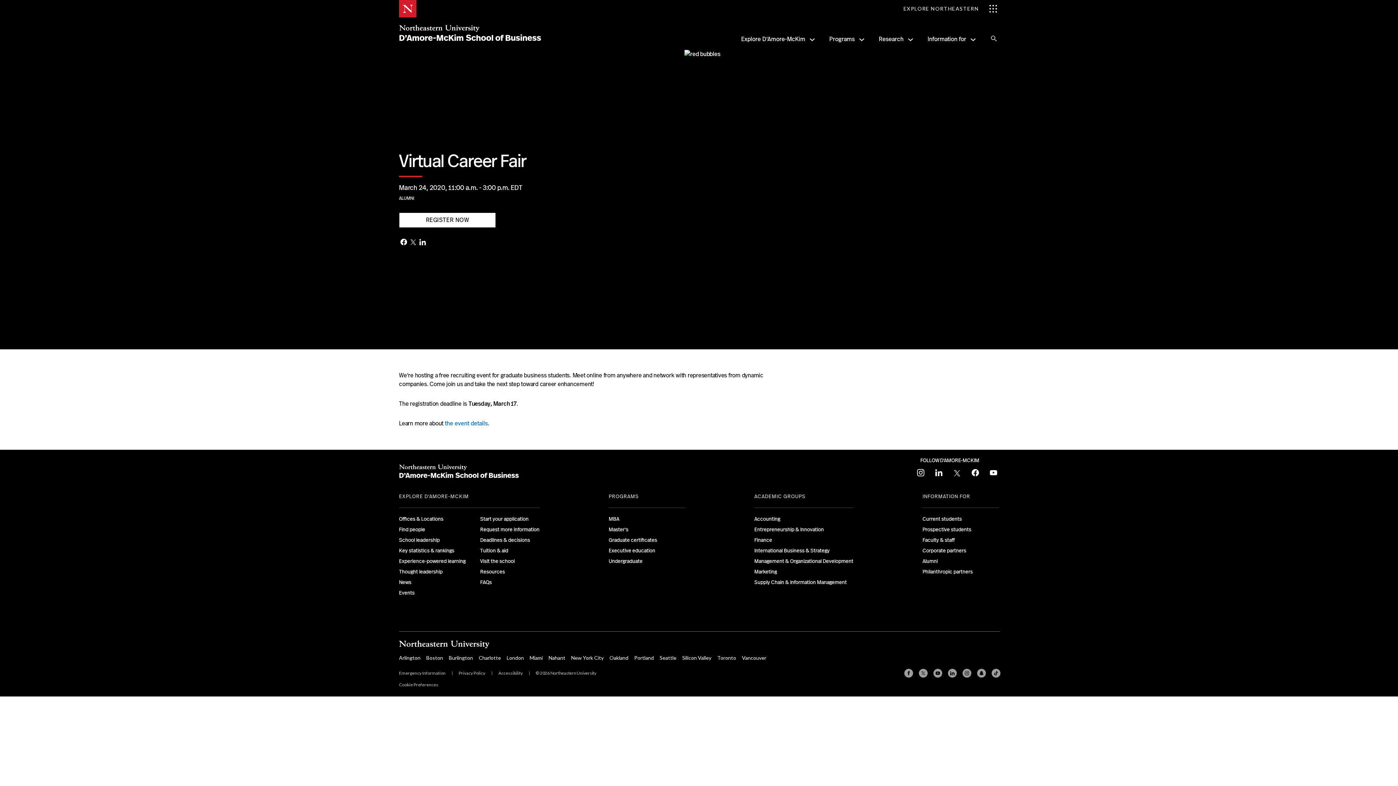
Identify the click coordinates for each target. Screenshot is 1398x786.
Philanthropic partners (948, 571)
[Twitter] (413, 243)
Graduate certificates (633, 540)
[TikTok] (996, 673)
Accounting (767, 519)
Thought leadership (421, 571)
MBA (614, 519)
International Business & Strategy (792, 550)
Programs (842, 39)
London (515, 658)
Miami (536, 658)
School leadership (419, 540)
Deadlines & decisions (505, 540)
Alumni (406, 198)
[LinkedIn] (422, 243)
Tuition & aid (494, 550)
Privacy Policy (472, 673)
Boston (434, 658)
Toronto (726, 658)
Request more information (510, 529)
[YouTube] (937, 673)
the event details (466, 423)
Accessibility (510, 673)
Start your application (504, 519)
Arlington (409, 658)
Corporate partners (944, 550)
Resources (492, 571)
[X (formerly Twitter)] (923, 673)
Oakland (618, 658)
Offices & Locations (421, 519)
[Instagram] (967, 673)
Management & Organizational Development (803, 561)
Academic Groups (780, 496)
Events (407, 592)
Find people (412, 529)
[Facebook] (403, 243)
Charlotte (490, 658)
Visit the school (497, 561)
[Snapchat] (981, 673)
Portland (644, 658)
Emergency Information (422, 673)
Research (891, 39)
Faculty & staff (939, 540)
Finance (763, 540)
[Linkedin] (952, 673)
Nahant (557, 658)
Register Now (447, 220)
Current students (942, 519)
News (405, 582)
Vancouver (754, 658)
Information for (947, 39)
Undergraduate (626, 561)
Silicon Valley (696, 658)
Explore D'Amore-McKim (773, 39)
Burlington (461, 658)
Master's (618, 529)
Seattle (668, 658)
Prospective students (947, 529)
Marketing (765, 571)
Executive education (632, 550)
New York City (587, 658)
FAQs (486, 582)
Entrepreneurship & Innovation (789, 529)
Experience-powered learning (432, 561)
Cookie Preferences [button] (418, 684)
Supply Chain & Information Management (800, 582)
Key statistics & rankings (426, 550)
